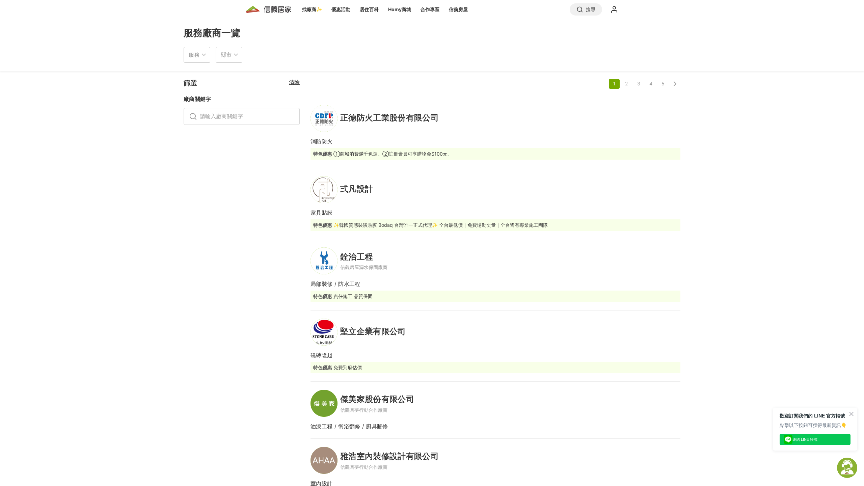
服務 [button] (194, 54)
